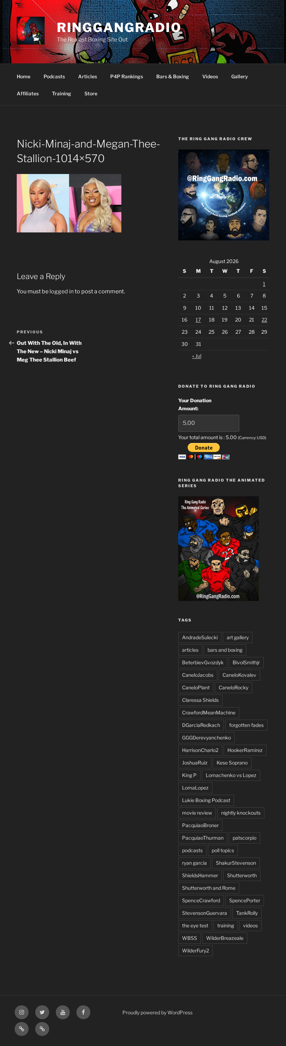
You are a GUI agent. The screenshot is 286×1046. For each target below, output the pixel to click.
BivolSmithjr (246, 662)
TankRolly (247, 913)
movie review (197, 813)
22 (264, 320)
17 (198, 320)
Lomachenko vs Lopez (231, 775)
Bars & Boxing (172, 76)
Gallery (239, 76)
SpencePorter (244, 900)
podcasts (192, 850)
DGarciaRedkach (201, 725)
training (225, 925)
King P (189, 775)
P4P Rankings (126, 76)
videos (250, 925)
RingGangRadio (119, 27)
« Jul (196, 356)
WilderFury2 (195, 950)
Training (61, 93)
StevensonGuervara (204, 913)
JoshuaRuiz (195, 763)
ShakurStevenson (236, 863)
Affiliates (28, 93)
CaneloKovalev (239, 675)
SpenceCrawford (201, 900)
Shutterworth (242, 875)
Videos (210, 76)
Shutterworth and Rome (208, 888)
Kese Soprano (232, 763)
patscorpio (244, 838)
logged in (62, 291)
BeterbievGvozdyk (203, 662)
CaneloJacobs (197, 675)
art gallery (238, 637)
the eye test (195, 925)
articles (190, 650)
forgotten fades (246, 725)
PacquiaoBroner (200, 825)
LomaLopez (195, 788)
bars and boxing (225, 650)
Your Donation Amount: (194, 404)
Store (90, 93)
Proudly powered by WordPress (157, 1012)
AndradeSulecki (200, 637)
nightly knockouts (241, 813)
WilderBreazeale (224, 938)
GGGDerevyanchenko (206, 737)
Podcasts (54, 76)
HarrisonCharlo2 (200, 750)
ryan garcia (194, 863)
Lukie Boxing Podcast (206, 800)
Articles (87, 76)
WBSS (189, 938)
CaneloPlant (196, 687)
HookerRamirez (245, 750)
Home (23, 76)
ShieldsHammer (200, 875)
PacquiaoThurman (203, 838)
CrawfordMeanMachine (208, 712)
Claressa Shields (200, 700)
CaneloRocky (233, 687)
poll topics (223, 850)
